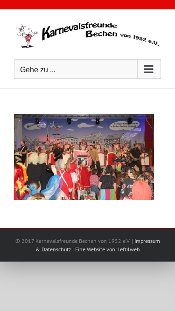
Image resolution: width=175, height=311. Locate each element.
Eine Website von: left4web (107, 249)
